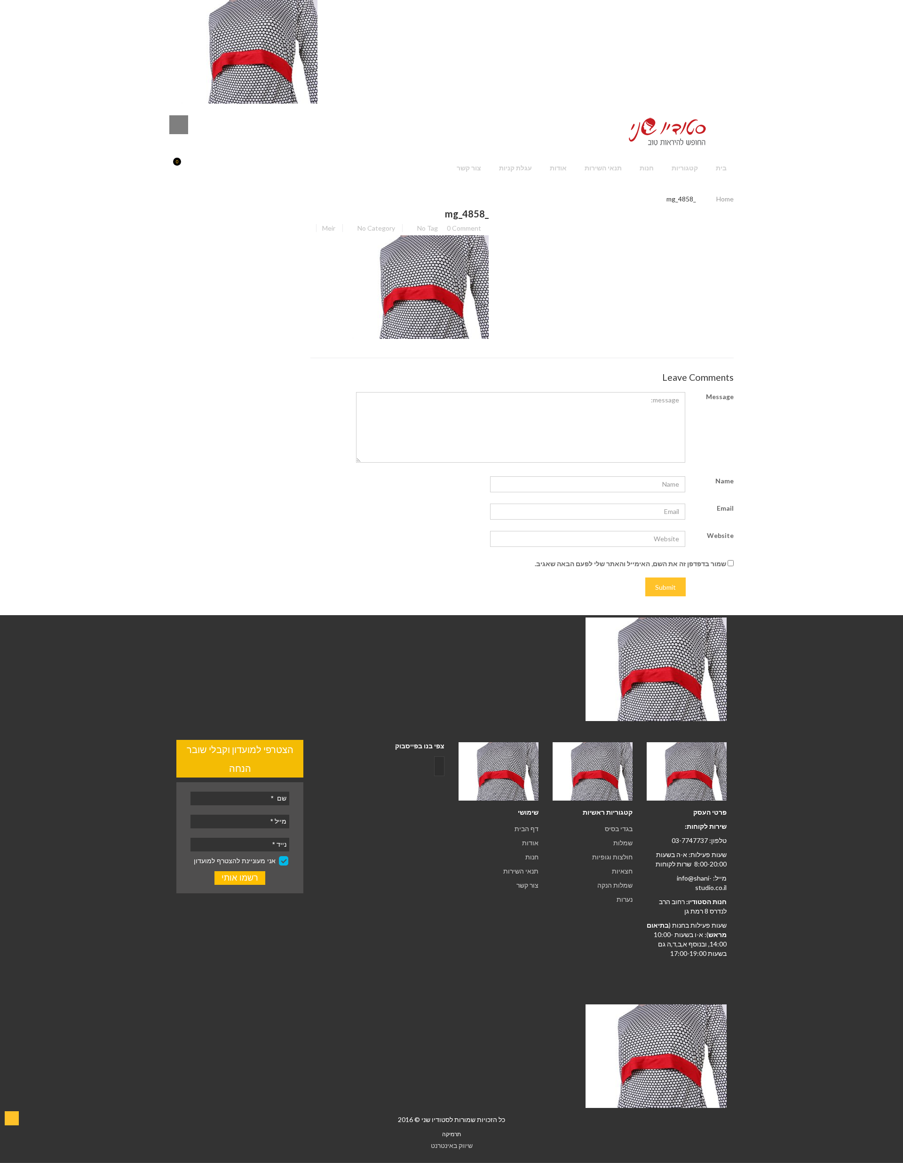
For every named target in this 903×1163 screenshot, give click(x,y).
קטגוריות (685, 168)
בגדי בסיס (619, 829)
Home (725, 199)
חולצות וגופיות (612, 857)
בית (721, 168)
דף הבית (527, 829)
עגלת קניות (515, 168)
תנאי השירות (603, 168)
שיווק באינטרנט (452, 1145)
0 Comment (464, 228)
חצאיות (622, 871)
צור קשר (469, 168)
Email (725, 508)
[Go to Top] (12, 1118)
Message (720, 397)
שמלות (623, 843)
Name (724, 481)
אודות (558, 168)
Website (720, 535)
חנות (647, 168)
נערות (625, 899)
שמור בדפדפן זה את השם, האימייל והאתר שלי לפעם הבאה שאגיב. (630, 564)
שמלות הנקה (615, 885)
